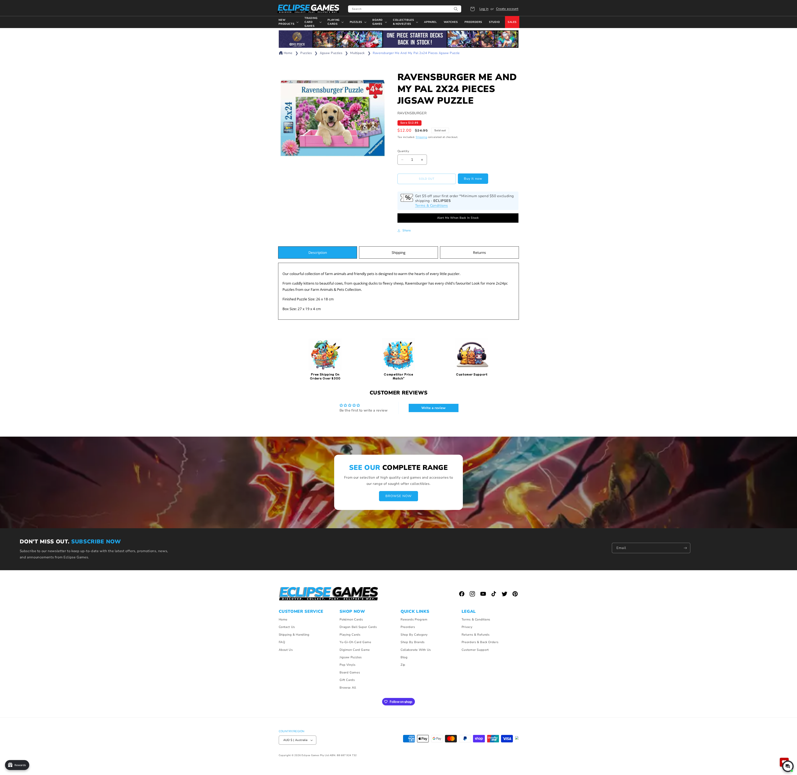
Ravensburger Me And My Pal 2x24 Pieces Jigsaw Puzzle (416, 53)
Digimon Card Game (355, 650)
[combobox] (404, 8)
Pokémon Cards (351, 619)
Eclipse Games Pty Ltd (315, 755)
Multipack (357, 53)
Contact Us (287, 627)
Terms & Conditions (431, 205)
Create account (507, 9)
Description (317, 252)
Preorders (408, 627)
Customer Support (475, 650)
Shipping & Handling (294, 635)
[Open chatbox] (788, 766)
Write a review (433, 408)
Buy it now (473, 178)
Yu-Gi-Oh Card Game (355, 642)
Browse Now (398, 496)
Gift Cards (347, 680)
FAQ (282, 642)
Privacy (467, 627)
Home (288, 53)
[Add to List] (378, 86)
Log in (484, 9)
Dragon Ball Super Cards (358, 627)
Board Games (350, 672)
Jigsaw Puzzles (331, 53)
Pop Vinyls (347, 665)
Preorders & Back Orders (480, 642)
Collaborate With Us (416, 650)
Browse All (348, 687)
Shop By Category (414, 635)
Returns (479, 252)
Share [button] (406, 230)
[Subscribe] (685, 548)
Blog (404, 657)
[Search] (456, 8)
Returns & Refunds (476, 635)
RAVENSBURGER (412, 113)
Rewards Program (414, 619)
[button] (472, 9)
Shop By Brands (413, 642)
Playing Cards (350, 635)
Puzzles (306, 53)
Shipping (421, 137)
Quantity (403, 151)
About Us (286, 650)
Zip (403, 665)
